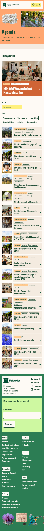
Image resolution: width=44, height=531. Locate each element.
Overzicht (5, 442)
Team (24, 463)
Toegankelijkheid (7, 455)
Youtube (36, 382)
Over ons (25, 457)
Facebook (37, 379)
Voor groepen (6, 461)
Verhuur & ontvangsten (9, 458)
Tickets (38, 5)
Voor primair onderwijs (10, 501)
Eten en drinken (7, 451)
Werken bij (26, 467)
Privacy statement (28, 485)
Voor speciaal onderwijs (10, 508)
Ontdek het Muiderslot (9, 473)
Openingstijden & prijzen (10, 445)
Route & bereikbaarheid (10, 448)
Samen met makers (8, 486)
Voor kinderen (6, 480)
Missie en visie (27, 460)
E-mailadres (7, 410)
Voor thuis (5, 483)
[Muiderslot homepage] (4, 5)
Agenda (4, 476)
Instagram (37, 386)
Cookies (25, 488)
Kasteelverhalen (28, 442)
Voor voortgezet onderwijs (11, 504)
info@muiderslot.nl (10, 393)
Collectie (25, 445)
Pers (24, 470)
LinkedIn (37, 389)
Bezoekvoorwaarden (29, 482)
